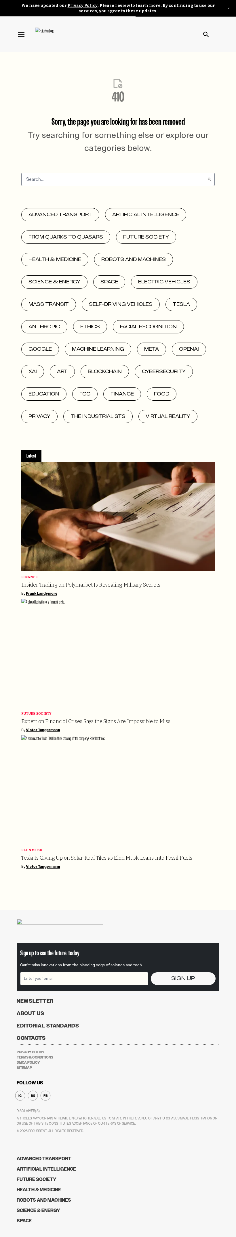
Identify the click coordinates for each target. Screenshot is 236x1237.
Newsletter (35, 1001)
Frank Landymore (41, 593)
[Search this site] (206, 34)
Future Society (36, 714)
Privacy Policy (83, 5)
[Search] (209, 179)
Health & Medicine (39, 1189)
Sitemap (24, 1068)
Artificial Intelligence (46, 1169)
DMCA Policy (28, 1063)
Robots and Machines (44, 1200)
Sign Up (183, 978)
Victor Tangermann (43, 730)
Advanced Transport (44, 1158)
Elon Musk (31, 850)
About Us (30, 1013)
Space (24, 1220)
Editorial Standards (48, 1026)
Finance (29, 577)
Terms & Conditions (35, 1057)
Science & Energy (38, 1210)
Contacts (31, 1038)
